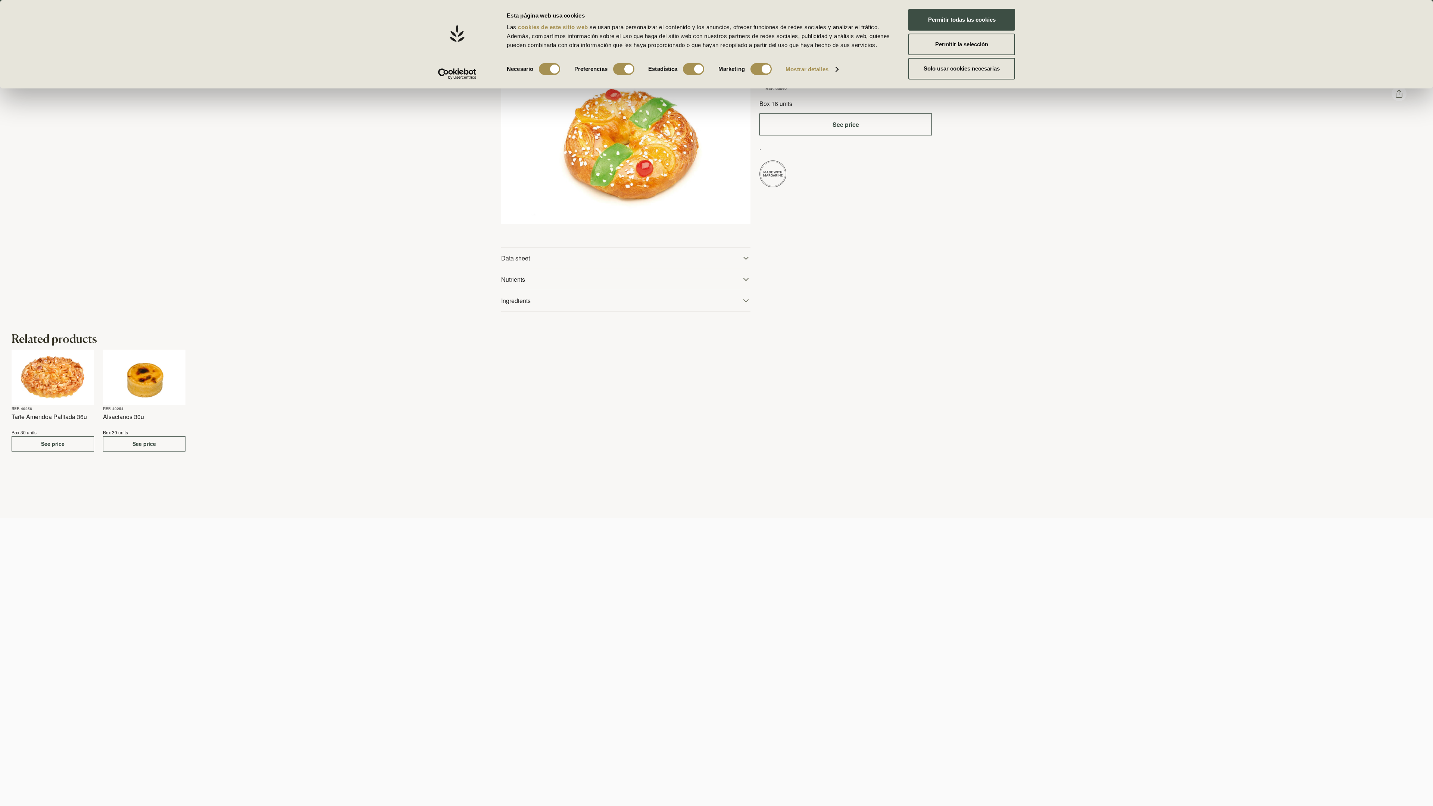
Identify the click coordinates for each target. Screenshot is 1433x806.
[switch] (623, 69)
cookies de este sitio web (554, 27)
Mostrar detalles (807, 69)
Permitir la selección (961, 44)
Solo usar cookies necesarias (962, 68)
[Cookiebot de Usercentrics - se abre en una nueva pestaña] (457, 73)
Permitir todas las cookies (962, 19)
